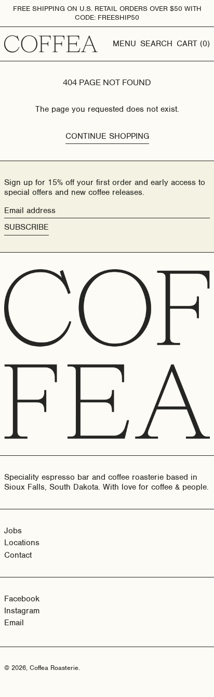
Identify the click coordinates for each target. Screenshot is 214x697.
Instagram (21, 611)
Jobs (13, 530)
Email (14, 623)
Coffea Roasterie (54, 667)
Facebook (21, 599)
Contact (18, 555)
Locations (21, 542)
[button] (156, 44)
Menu (124, 43)
